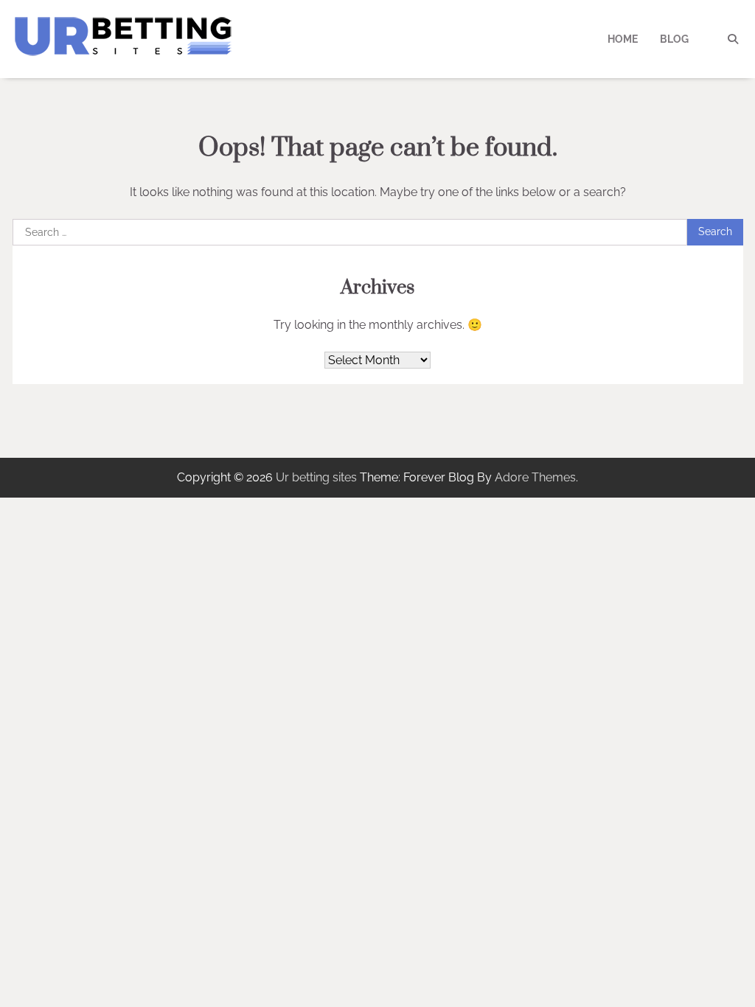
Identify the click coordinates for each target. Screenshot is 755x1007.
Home (623, 39)
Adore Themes (535, 477)
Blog (674, 39)
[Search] (733, 39)
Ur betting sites (316, 477)
